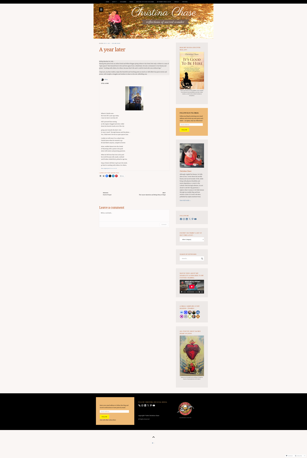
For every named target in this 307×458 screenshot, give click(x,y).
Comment (163, 224)
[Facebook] (181, 219)
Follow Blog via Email (189, 113)
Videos (131, 1)
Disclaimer (123, 1)
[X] (189, 219)
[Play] (182, 292)
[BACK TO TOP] (153, 437)
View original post (105, 168)
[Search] (192, 258)
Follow (184, 130)
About (114, 1)
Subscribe (185, 1)
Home (107, 1)
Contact (176, 1)
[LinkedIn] (186, 219)
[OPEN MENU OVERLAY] (101, 9)
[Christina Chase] (153, 21)
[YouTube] (195, 219)
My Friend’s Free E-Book (164, 1)
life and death (116, 43)
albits (106, 79)
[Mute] (199, 292)
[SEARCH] (202, 258)
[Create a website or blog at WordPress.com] (152, 443)
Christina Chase (185, 171)
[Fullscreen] (202, 292)
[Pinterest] (192, 219)
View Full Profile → (185, 200)
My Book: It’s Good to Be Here (145, 1)
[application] (192, 286)
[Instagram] (184, 219)
